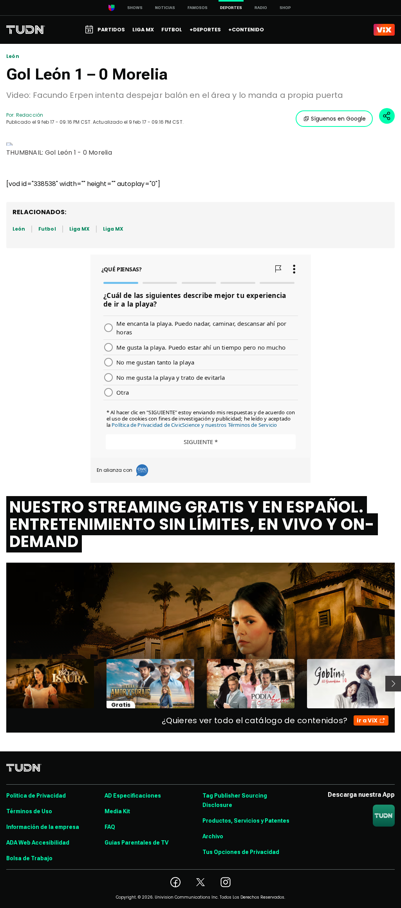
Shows (135, 7)
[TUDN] (25, 30)
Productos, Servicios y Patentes (245, 821)
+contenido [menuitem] (246, 29)
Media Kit (117, 811)
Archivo (212, 836)
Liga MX (79, 229)
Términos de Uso (29, 811)
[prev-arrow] (1, 684)
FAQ (110, 827)
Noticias (165, 7)
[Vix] (384, 30)
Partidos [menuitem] (111, 29)
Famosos (198, 7)
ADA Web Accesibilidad (37, 842)
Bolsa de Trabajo (29, 858)
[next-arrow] (393, 683)
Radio (261, 7)
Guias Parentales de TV (136, 842)
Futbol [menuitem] (171, 29)
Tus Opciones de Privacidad (240, 852)
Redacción (29, 115)
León (12, 56)
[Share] (387, 116)
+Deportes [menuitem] (205, 29)
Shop (285, 7)
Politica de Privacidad (36, 795)
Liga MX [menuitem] (143, 29)
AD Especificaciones (133, 795)
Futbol (47, 229)
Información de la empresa (42, 827)
